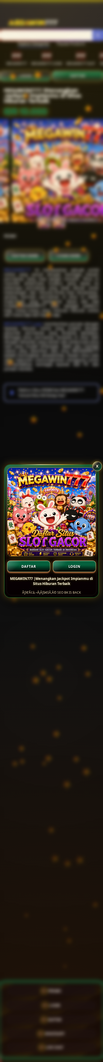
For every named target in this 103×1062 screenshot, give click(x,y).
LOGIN (74, 566)
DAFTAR (28, 566)
